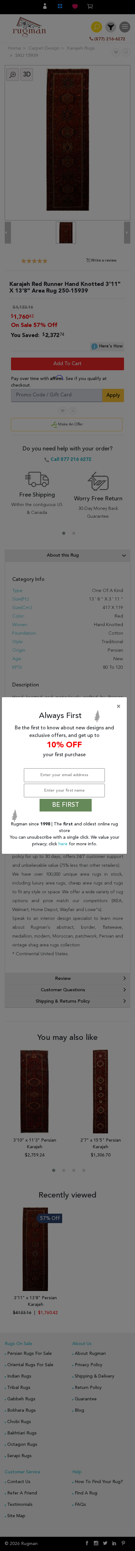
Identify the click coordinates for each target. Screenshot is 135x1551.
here (63, 844)
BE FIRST (65, 805)
